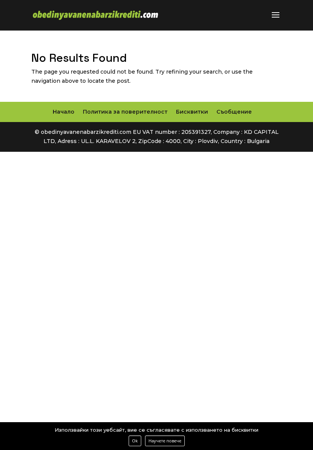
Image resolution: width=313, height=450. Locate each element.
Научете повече (164, 441)
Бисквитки (192, 111)
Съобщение (234, 111)
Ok (135, 441)
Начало (63, 111)
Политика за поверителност (125, 111)
